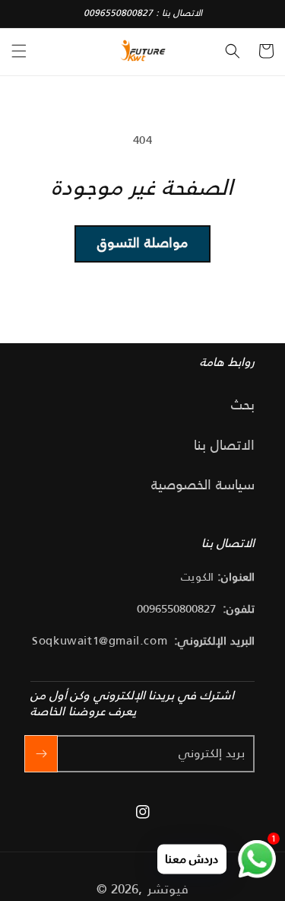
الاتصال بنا (224, 445)
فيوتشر (167, 889)
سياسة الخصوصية (203, 484)
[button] (19, 51)
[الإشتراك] (41, 753)
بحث (243, 404)
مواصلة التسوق (142, 242)
